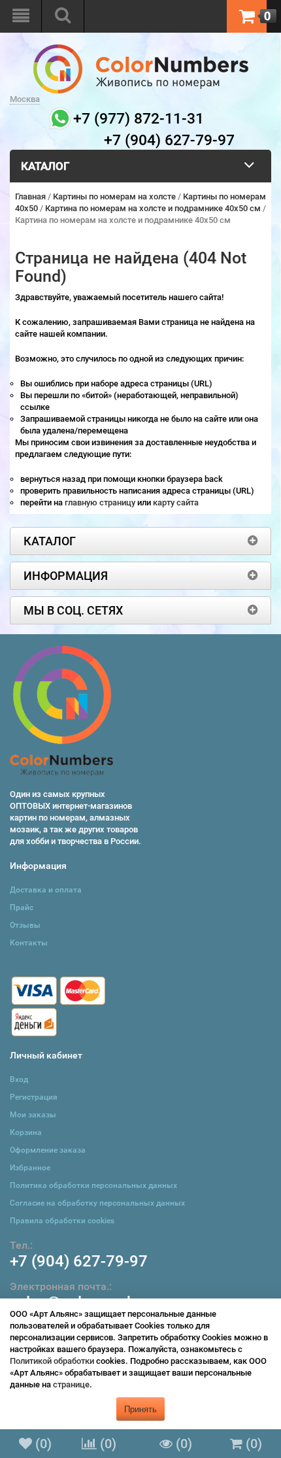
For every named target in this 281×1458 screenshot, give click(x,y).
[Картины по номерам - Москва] (140, 50)
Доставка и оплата (46, 889)
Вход (19, 1079)
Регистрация (34, 1097)
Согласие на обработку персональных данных (97, 1203)
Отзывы (25, 925)
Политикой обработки (52, 1361)
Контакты (29, 942)
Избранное (30, 1167)
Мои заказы (33, 1114)
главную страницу (101, 502)
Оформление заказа (48, 1150)
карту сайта (176, 502)
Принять (140, 1408)
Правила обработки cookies (62, 1220)
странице (71, 1384)
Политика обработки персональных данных (93, 1185)
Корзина (26, 1132)
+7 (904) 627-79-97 (79, 1261)
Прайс (21, 907)
